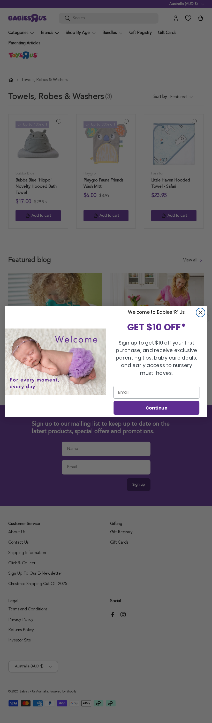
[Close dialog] (200, 312)
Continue (157, 407)
